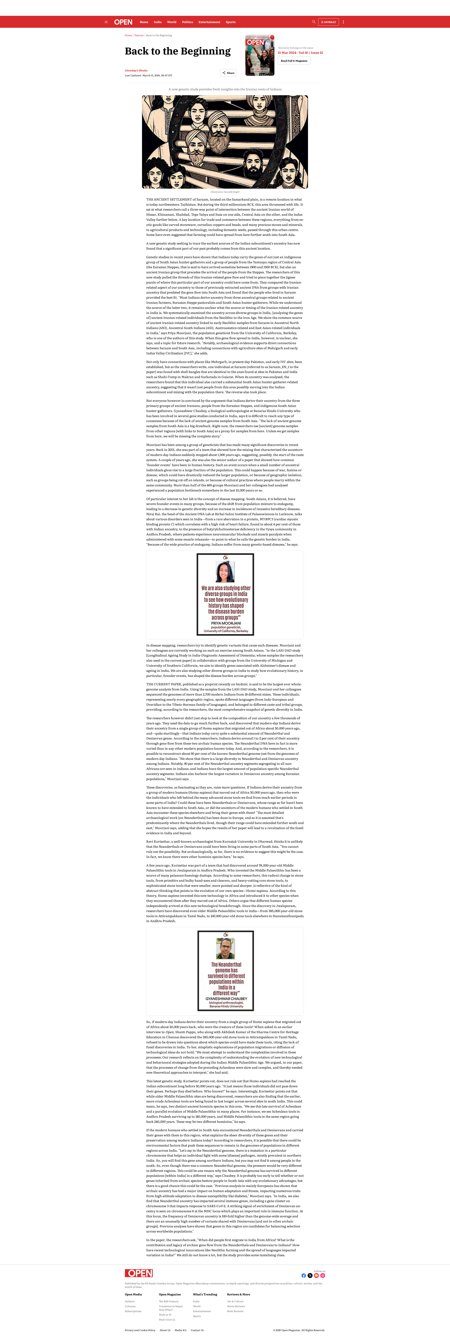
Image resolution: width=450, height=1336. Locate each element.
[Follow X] (310, 1275)
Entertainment (209, 22)
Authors (129, 1301)
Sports (231, 22)
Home (144, 22)
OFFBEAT (330, 22)
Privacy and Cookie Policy (140, 1330)
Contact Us (197, 1330)
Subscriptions (133, 1311)
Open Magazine (170, 1294)
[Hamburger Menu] (106, 22)
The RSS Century (169, 1301)
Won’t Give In (167, 1319)
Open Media (133, 1294)
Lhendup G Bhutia (136, 70)
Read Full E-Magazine (294, 60)
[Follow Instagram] (322, 1275)
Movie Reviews (236, 1306)
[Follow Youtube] (316, 1275)
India (158, 22)
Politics (187, 22)
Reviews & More (238, 1294)
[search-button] (314, 22)
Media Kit (181, 1330)
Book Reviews (235, 1311)
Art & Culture (235, 1301)
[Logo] (122, 22)
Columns (130, 1306)
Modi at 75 (165, 1314)
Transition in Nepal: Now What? (171, 1307)
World (171, 22)
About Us (165, 1330)
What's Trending (205, 1294)
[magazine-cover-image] (259, 55)
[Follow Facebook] (303, 1275)
